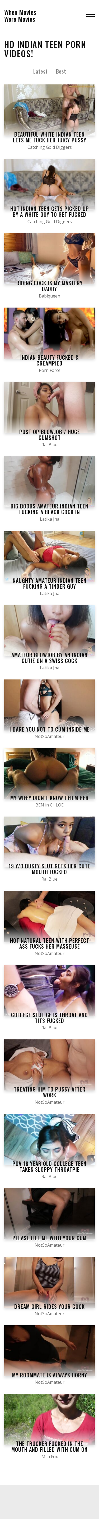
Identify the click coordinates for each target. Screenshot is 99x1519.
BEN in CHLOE (49, 805)
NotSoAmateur (49, 736)
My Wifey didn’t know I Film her (49, 798)
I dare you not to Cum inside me (50, 729)
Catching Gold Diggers (49, 147)
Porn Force (49, 370)
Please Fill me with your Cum (49, 1238)
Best (61, 71)
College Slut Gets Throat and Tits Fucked (49, 1018)
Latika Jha (49, 519)
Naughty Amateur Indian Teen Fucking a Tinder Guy (50, 583)
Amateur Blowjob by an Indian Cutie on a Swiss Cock (49, 658)
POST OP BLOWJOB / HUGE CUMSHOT (49, 434)
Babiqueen (49, 296)
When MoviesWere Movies (20, 15)
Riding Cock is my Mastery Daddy (49, 286)
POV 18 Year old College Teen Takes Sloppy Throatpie (49, 1166)
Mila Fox (49, 1456)
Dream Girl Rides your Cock (49, 1306)
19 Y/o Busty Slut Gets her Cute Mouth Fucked (49, 869)
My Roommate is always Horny (49, 1375)
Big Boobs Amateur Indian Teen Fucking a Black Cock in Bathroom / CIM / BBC (49, 512)
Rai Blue (49, 445)
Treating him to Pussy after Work (50, 1092)
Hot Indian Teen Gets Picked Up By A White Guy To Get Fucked (49, 211)
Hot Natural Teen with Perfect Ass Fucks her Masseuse (49, 943)
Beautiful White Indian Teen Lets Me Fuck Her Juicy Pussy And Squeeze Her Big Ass (49, 140)
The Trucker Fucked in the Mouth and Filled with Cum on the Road (49, 1449)
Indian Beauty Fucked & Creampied (49, 360)
